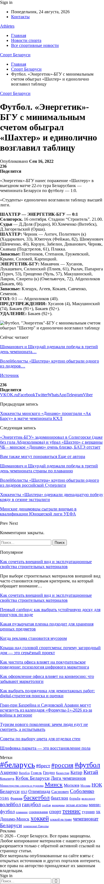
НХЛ (24, 792)
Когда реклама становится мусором (33, 638)
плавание (22, 812)
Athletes (7, 26)
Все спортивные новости (35, 45)
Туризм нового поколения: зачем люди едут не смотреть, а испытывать (44, 727)
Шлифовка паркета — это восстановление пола (45, 748)
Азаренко (9, 772)
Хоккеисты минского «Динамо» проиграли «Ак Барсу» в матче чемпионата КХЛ (45, 416)
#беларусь (17, 764)
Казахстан (62, 772)
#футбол (87, 765)
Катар (76, 772)
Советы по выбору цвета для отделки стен (40, 738)
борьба (74, 798)
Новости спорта (26, 40)
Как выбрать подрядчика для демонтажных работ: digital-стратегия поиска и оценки (47, 693)
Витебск (24, 772)
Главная (18, 35)
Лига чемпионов (68, 778)
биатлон (59, 798)
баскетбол (37, 797)
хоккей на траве (61, 819)
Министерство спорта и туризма (22, 785)
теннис (71, 811)
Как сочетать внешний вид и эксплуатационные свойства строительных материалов (46, 564)
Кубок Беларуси (33, 778)
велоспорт (88, 798)
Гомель (36, 773)
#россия (62, 765)
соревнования (38, 812)
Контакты (20, 16)
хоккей (40, 818)
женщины (58, 805)
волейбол (10, 804)
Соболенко (82, 791)
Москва (85, 785)
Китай (90, 772)
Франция (16, 798)
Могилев (71, 785)
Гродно (49, 773)
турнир (88, 812)
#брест (43, 765)
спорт (55, 811)
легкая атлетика (77, 805)
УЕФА (4, 798)
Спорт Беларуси (15, 54)
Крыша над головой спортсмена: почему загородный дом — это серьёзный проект (50, 650)
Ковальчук (7, 778)
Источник (9, 375)
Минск (54, 784)
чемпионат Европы (36, 826)
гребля (46, 805)
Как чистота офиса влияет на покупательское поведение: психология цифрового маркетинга (44, 664)
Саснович (60, 791)
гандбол (31, 804)
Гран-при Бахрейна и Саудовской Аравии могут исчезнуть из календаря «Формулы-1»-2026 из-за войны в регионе (46, 710)
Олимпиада (39, 791)
